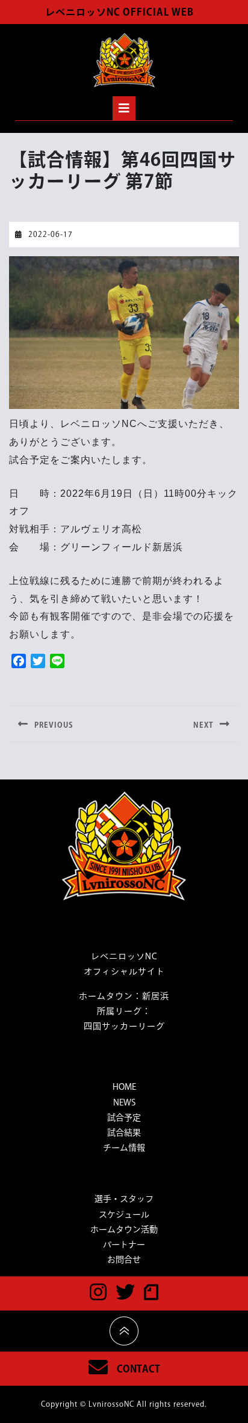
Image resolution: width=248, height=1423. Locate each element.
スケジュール (124, 1214)
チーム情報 (124, 1147)
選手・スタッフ (124, 1198)
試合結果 (124, 1132)
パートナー (124, 1244)
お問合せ (124, 1259)
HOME (124, 1087)
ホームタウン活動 (124, 1229)
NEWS (124, 1102)
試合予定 (124, 1117)
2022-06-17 (50, 234)
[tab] (124, 108)
